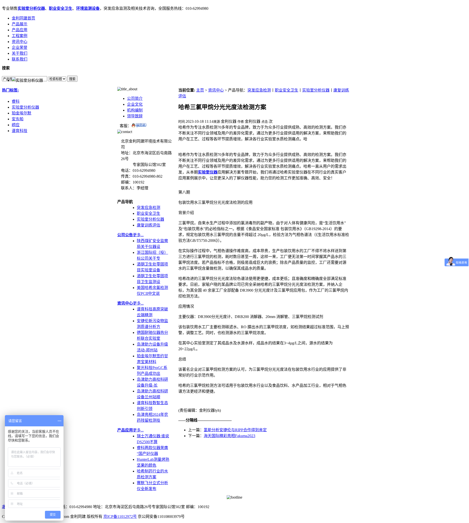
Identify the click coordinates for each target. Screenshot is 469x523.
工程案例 (19, 36)
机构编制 (135, 110)
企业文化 (135, 104)
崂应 (16, 125)
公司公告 (125, 235)
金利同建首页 (23, 18)
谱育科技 (19, 131)
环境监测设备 (88, 8)
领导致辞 (135, 116)
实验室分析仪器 (31, 8)
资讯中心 (19, 42)
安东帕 (17, 119)
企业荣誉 (19, 47)
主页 (200, 90)
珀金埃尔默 (21, 113)
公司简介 (135, 98)
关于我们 (19, 53)
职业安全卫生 (60, 8)
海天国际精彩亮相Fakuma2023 (229, 436)
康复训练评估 (148, 225)
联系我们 (19, 59)
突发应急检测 (148, 207)
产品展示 (19, 24)
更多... (138, 235)
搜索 (72, 79)
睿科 (16, 101)
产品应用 (19, 30)
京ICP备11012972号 (120, 516)
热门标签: (10, 90)
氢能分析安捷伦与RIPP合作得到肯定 (235, 430)
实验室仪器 (207, 172)
